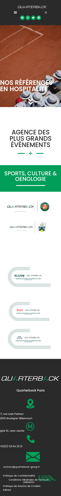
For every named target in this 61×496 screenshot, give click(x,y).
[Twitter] (33, 17)
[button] (15, 12)
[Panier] (46, 12)
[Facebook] (22, 17)
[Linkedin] (38, 17)
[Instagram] (27, 17)
